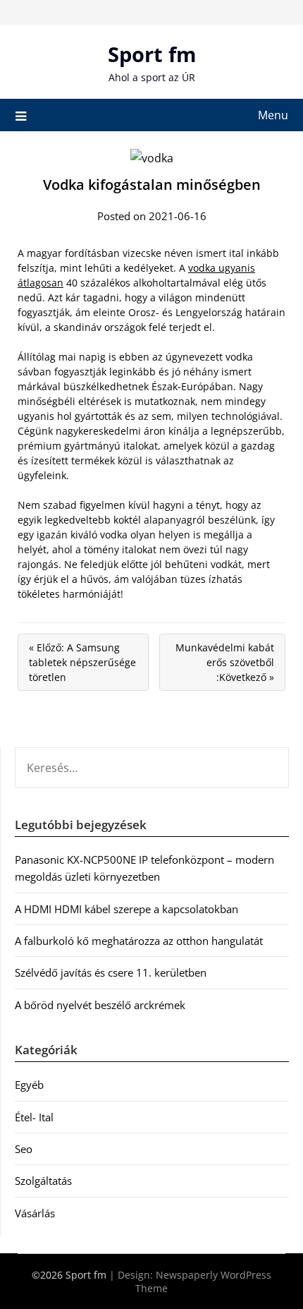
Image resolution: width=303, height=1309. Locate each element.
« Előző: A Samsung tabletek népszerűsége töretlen (82, 662)
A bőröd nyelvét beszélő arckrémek (100, 1005)
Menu (273, 115)
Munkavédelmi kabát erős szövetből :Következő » (224, 662)
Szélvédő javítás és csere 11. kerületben (110, 972)
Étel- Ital (34, 1117)
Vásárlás (35, 1213)
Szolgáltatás (43, 1181)
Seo (23, 1149)
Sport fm (152, 54)
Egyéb (29, 1085)
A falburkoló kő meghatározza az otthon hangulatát (139, 941)
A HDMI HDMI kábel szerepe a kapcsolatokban (126, 909)
